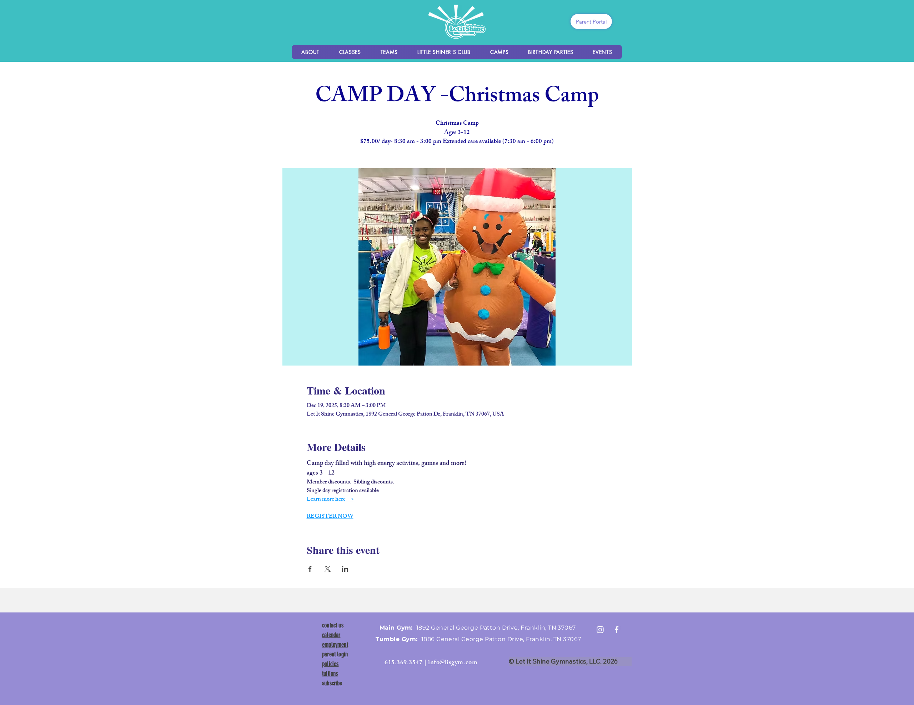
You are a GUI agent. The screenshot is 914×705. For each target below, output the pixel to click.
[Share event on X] (327, 569)
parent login (335, 654)
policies (330, 664)
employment (335, 645)
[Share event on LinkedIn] (345, 569)
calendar (331, 635)
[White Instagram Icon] (600, 629)
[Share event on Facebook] (310, 569)
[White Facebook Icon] (616, 629)
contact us (332, 625)
